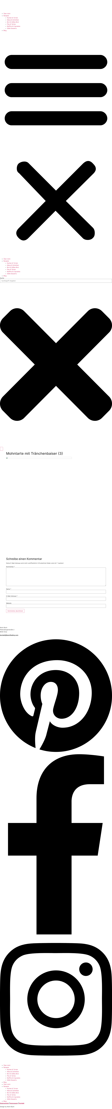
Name (8, 589)
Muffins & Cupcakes (13, 26)
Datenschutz (4, 1103)
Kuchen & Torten (12, 18)
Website (8, 603)
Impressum (14, 1103)
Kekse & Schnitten (13, 20)
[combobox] (56, 281)
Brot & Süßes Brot (13, 22)
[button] (56, 144)
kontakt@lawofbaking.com (9, 635)
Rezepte (6, 16)
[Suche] (1, 449)
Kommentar (10, 566)
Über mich (7, 13)
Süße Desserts (12, 28)
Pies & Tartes (11, 24)
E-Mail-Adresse (11, 596)
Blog (5, 30)
